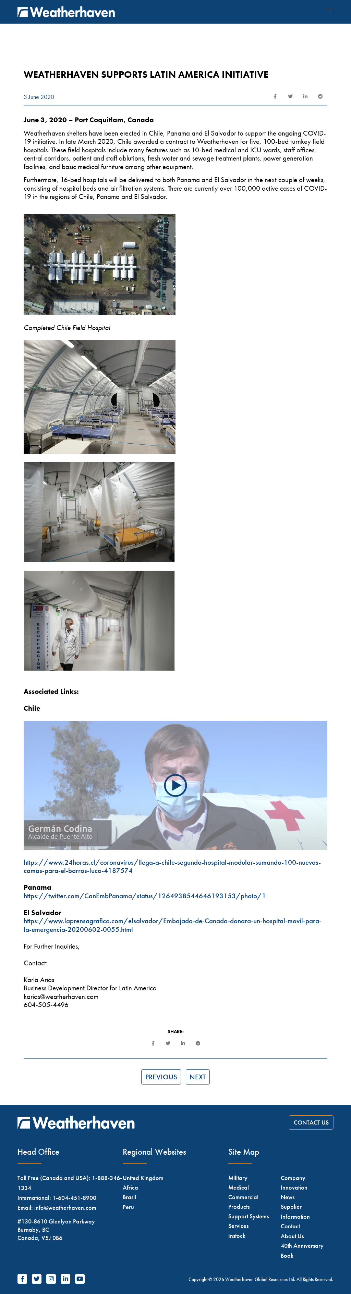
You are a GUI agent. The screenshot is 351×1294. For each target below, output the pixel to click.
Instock (236, 1236)
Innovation (294, 1187)
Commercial (243, 1197)
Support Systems (248, 1216)
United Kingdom (143, 1178)
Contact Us (311, 1122)
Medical (238, 1187)
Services (238, 1226)
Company (293, 1178)
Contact (290, 1226)
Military (237, 1178)
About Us (292, 1236)
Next (198, 1076)
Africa (130, 1187)
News (287, 1197)
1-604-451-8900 (74, 1198)
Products (239, 1206)
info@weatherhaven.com (65, 1207)
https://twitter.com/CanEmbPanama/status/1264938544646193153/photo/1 (145, 895)
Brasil (129, 1197)
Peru (128, 1207)
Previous (161, 1076)
